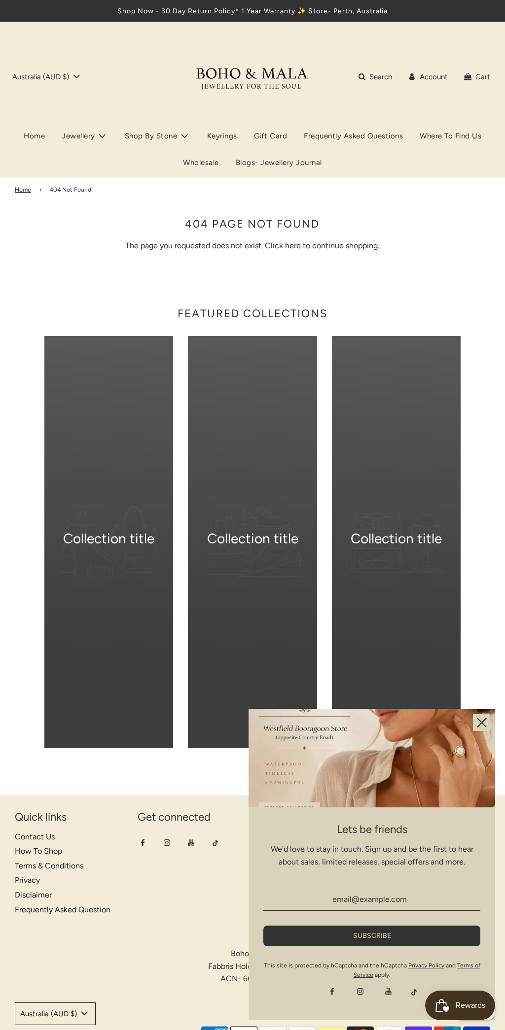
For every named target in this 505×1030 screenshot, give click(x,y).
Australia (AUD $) (41, 76)
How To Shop (38, 851)
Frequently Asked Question (62, 909)
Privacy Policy (426, 965)
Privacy (27, 880)
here (293, 245)
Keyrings (222, 136)
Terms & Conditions (49, 865)
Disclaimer (33, 894)
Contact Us (35, 836)
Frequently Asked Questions (353, 136)
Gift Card (271, 136)
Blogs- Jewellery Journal (279, 162)
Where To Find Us (450, 136)
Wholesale (201, 162)
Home (34, 136)
